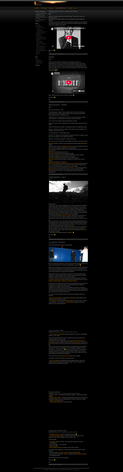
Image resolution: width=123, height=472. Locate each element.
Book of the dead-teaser (54, 391)
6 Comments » (60, 464)
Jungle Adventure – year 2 (57, 177)
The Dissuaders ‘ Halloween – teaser (57, 430)
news (55, 101)
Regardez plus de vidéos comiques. (69, 331)
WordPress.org (39, 62)
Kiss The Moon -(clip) (40, 48)
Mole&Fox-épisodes (40, 33)
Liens (75, 8)
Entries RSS (70, 469)
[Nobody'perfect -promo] (68, 261)
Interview (70, 8)
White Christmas (39, 41)
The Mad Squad (40, 30)
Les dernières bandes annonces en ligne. (70, 393)
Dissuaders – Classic (40, 27)
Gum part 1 (39, 29)
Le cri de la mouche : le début (56, 330)
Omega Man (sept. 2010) (41, 46)
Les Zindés (36, 8)
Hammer (51, 57)
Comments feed (39, 61)
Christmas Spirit (39, 36)
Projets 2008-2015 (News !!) (61, 8)
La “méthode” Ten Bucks (57, 242)
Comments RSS (76, 469)
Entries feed (38, 60)
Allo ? (44, 19)
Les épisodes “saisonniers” (41, 31)
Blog (53, 101)
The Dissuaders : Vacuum (41, 37)
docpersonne (57, 331)
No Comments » (60, 101)
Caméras (45, 13)
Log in (37, 58)
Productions (51, 8)
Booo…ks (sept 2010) (40, 47)
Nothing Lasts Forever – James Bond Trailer (63, 11)
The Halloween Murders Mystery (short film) (41, 17)
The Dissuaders (44, 8)
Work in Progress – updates (58, 104)
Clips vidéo (38, 51)
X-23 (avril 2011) (39, 42)
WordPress (65, 469)
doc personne (38, 13)
